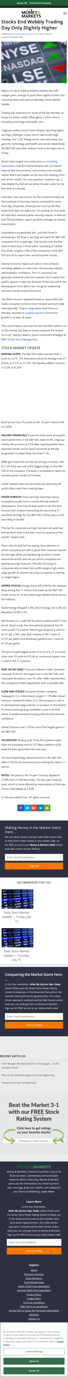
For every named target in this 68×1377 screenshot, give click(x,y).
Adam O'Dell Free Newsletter (34, 1286)
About (34, 1270)
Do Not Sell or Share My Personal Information (34, 1310)
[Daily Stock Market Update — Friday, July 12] (17, 899)
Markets (48, 34)
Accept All (34, 1370)
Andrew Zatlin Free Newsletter (34, 1290)
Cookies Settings (34, 1351)
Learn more (47, 1191)
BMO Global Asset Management (19, 339)
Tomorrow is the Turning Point (19, 1082)
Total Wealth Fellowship (40, 3)
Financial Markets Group (21, 34)
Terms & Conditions (34, 1302)
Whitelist (34, 1314)
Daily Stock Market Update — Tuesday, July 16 (16, 955)
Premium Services (34, 1274)
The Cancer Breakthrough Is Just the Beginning (28, 1075)
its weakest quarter (32, 312)
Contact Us (34, 1318)
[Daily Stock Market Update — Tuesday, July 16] (17, 937)
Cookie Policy (34, 1298)
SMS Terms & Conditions (34, 1306)
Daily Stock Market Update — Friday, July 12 (16, 917)
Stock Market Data (34, 1282)
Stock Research (34, 1278)
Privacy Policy (34, 1294)
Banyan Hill (22, 3)
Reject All (34, 1361)
